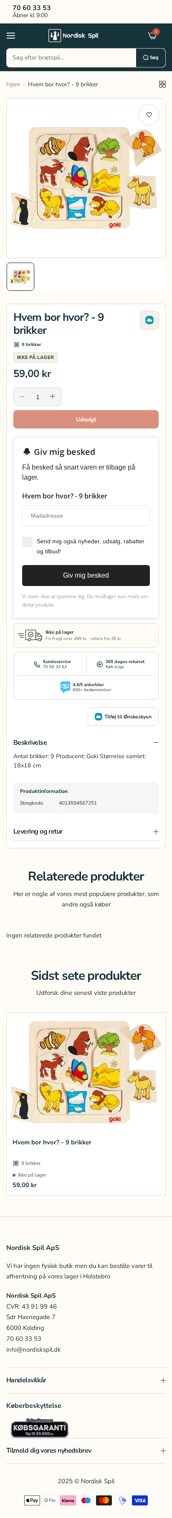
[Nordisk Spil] (84, 35)
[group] (86, 178)
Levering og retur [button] (38, 831)
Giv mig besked (86, 575)
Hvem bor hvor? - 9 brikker (52, 1142)
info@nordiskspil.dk (33, 1349)
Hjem (13, 84)
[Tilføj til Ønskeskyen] (149, 320)
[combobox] (71, 58)
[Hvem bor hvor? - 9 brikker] (86, 1072)
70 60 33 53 (23, 1339)
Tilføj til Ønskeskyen (128, 716)
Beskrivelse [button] (30, 742)
